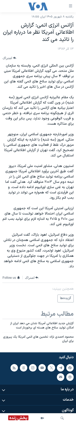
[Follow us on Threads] (23, 368)
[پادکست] (70, 377)
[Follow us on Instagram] (32, 368)
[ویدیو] (42, 418)
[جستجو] (62, 418)
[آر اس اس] (14, 368)
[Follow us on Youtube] (42, 368)
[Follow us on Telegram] (60, 368)
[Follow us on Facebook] (70, 368)
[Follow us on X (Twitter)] (51, 368)
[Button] (9, 58)
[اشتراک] (60, 377)
